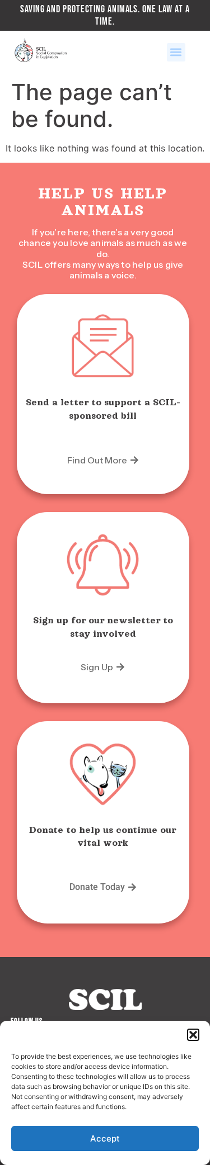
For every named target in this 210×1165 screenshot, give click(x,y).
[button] (193, 1034)
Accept (105, 1138)
